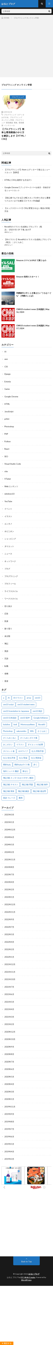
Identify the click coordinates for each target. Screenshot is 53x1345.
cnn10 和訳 (37, 711)
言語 (6, 658)
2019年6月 (9, 1136)
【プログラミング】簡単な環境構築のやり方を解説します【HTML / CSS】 (13, 134)
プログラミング (18, 97)
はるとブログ (33, 1274)
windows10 (9, 494)
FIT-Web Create (28, 1277)
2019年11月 (9, 1106)
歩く (35, 764)
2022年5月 (9, 934)
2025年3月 (9, 814)
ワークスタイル (11, 598)
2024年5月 (9, 844)
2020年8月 (9, 1054)
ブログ (7, 568)
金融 (6, 673)
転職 (6, 666)
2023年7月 (9, 874)
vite (6, 471)
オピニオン (9, 531)
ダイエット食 (9, 751)
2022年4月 (9, 942)
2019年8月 (9, 1121)
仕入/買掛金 (36, 758)
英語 (6, 651)
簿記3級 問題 (27, 784)
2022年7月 (9, 927)
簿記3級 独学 (42, 784)
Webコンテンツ (11, 486)
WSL (32, 731)
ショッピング (10, 539)
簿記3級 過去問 (39, 791)
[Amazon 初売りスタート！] (8, 282)
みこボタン (8, 744)
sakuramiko (21, 731)
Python (7, 441)
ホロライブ (23, 751)
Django (7, 374)
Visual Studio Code (12, 464)
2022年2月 (9, 949)
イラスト (8, 516)
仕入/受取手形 (38, 751)
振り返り (8, 628)
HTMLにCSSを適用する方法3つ (18, 180)
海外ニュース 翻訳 (11, 771)
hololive (6, 724)
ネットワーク (10, 561)
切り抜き (8, 606)
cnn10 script (8, 704)
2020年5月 (9, 1076)
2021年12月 (9, 964)
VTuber (7, 479)
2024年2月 (9, 852)
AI (5, 351)
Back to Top (26, 1261)
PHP (6, 434)
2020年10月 (9, 1039)
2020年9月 (9, 1047)
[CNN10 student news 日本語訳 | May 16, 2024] (8, 314)
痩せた (25, 771)
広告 (6, 613)
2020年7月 (9, 1062)
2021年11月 (9, 972)
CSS (6, 366)
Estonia (7, 381)
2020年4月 (9, 1084)
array (29, 698)
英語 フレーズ (9, 798)
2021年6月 (9, 994)
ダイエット (9, 546)
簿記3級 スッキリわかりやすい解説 (18, 778)
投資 (6, 621)
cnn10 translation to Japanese (16, 711)
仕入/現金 (23, 758)
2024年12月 (9, 829)
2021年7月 (9, 987)
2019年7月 (9, 1129)
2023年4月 (9, 882)
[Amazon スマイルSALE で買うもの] (8, 265)
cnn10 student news (26, 704)
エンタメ (8, 524)
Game (7, 389)
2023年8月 (9, 867)
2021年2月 (9, 1024)
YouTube (8, 501)
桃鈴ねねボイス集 (22, 764)
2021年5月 (9, 1002)
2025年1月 (9, 822)
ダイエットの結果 (35, 744)
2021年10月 (9, 979)
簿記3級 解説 (23, 791)
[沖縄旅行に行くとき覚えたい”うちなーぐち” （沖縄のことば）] (8, 298)
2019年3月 (9, 1159)
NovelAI (41, 724)
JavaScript (8, 411)
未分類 (7, 636)
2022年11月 (9, 912)
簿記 (6, 643)
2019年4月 (9, 1151)
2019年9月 (9, 1114)
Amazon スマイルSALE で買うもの (31, 260)
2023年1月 (9, 897)
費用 (21, 798)
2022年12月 (9, 904)
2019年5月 (9, 1144)
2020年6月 (9, 1069)
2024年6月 (9, 837)
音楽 (6, 681)
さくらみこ (42, 731)
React (6, 449)
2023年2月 (9, 889)
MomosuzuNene (28, 724)
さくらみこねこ (9, 738)
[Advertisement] (26, 47)
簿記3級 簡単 (8, 791)
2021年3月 (9, 1017)
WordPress (26, 1280)
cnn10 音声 (25, 718)
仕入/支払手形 (9, 758)
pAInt (6, 419)
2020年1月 (9, 1099)
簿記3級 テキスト (10, 784)
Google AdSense (40, 718)
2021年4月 (9, 1009)
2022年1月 (9, 957)
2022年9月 (9, 919)
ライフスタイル (11, 591)
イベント (8, 509)
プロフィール (10, 583)
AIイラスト (18, 698)
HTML (7, 404)
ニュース (8, 553)
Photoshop (9, 426)
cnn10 (37, 698)
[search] (49, 11)
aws (6, 359)
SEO (6, 456)
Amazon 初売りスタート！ (27, 276)
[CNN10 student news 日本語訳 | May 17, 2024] (8, 331)
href (15, 724)
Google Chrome (11, 396)
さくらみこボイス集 (28, 738)
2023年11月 (9, 859)
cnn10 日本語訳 (9, 718)
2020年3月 (9, 1091)
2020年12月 (9, 1032)
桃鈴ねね (7, 764)
